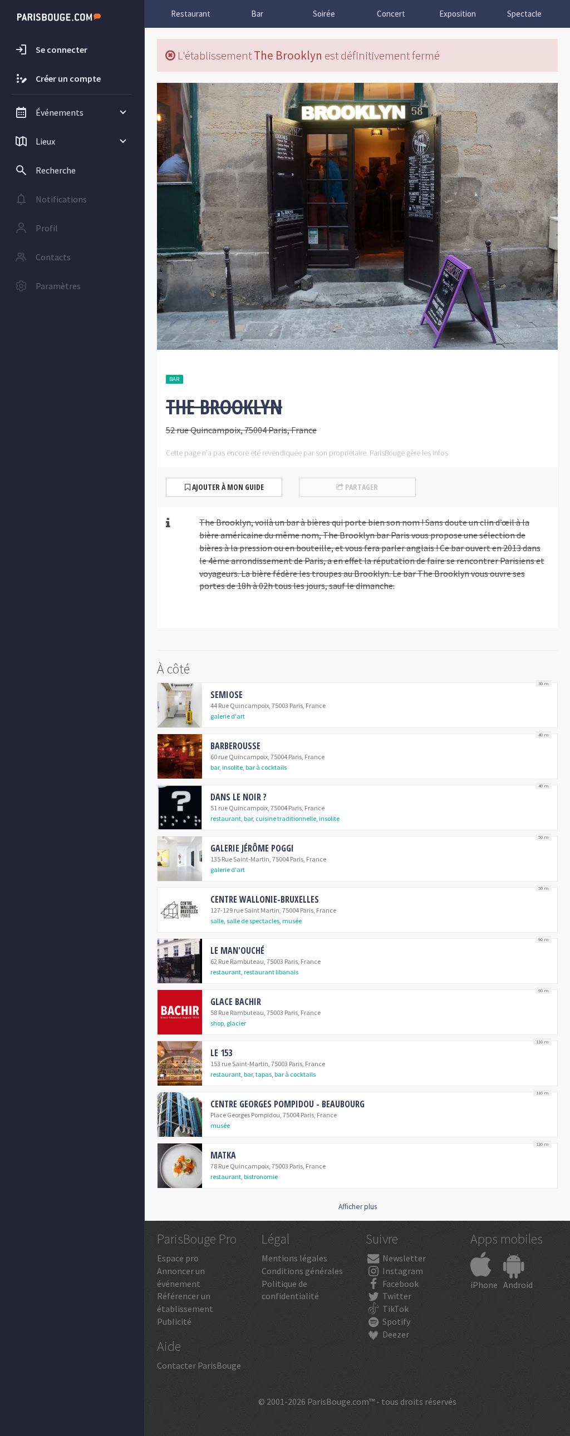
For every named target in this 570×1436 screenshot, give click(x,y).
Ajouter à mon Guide (227, 487)
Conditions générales (302, 1270)
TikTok (395, 1308)
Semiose (226, 695)
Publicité (174, 1321)
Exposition (457, 13)
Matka (223, 1155)
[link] (357, 705)
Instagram (402, 1270)
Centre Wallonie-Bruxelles (264, 899)
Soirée (324, 13)
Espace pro (178, 1258)
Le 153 (221, 1053)
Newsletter (403, 1258)
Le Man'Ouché (237, 950)
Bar (257, 13)
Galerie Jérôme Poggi (252, 848)
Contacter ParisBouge (199, 1365)
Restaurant (190, 13)
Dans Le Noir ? (238, 797)
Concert (391, 13)
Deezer (395, 1334)
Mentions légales (294, 1258)
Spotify (395, 1321)
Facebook (400, 1283)
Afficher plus (357, 1206)
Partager (360, 487)
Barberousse (235, 746)
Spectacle (524, 13)
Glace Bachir (235, 1002)
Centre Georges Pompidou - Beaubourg (287, 1104)
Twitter (396, 1295)
